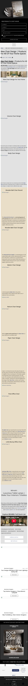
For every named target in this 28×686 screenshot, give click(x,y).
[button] (26, 642)
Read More (14, 574)
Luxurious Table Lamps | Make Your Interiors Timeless (14, 494)
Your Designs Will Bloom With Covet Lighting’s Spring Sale (14, 571)
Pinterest (19, 508)
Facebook (7, 509)
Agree (14, 684)
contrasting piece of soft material (7, 529)
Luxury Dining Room (12, 531)
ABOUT (13, 675)
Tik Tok (13, 509)
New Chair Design (20, 531)
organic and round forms (6, 533)
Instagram (24, 508)
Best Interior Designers (8, 568)
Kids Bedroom (4, 531)
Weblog (9, 57)
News (2, 48)
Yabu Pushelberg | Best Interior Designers (14, 615)
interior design (18, 529)
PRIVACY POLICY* (24, 671)
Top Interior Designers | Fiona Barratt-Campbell (14, 591)
